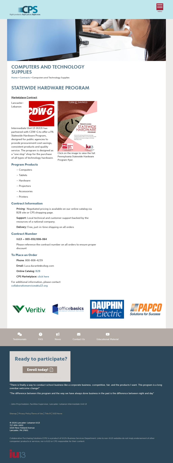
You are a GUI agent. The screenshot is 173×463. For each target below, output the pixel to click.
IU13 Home (57, 413)
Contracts (25, 77)
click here (43, 276)
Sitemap (13, 413)
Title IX (48, 413)
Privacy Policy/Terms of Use (31, 413)
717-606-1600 (16, 425)
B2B (37, 271)
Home (14, 77)
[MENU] (159, 6)
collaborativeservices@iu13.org (29, 285)
